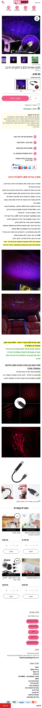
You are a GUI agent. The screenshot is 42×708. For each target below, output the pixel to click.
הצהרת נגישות (33, 695)
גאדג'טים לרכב (33, 681)
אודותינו (36, 674)
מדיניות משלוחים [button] (32, 642)
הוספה (31, 551)
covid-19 (35, 692)
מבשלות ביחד (34, 685)
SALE (37, 679)
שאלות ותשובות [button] (33, 626)
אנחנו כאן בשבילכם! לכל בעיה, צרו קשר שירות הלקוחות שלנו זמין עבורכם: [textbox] (23, 655)
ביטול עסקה (34, 669)
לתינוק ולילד (34, 683)
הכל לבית (35, 690)
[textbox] (21, 663)
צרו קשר (36, 672)
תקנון (29, 616)
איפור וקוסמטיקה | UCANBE (28, 676)
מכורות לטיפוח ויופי (32, 688)
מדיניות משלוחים (33, 697)
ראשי (37, 667)
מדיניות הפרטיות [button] (32, 621)
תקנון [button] (33, 631)
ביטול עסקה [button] (33, 637)
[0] (4, 2)
